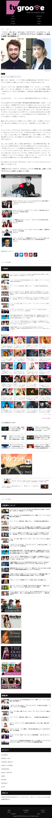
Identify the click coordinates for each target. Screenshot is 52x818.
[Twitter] (21, 255)
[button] (50, 262)
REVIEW (43, 812)
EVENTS (26, 812)
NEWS (3, 73)
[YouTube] (31, 255)
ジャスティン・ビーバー (6, 76)
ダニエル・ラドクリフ (16, 76)
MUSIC (9, 812)
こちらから (43, 797)
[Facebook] (17, 255)
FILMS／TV (43, 810)
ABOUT (38, 813)
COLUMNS (13, 813)
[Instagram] (26, 255)
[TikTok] (35, 255)
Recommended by (45, 414)
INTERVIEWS (26, 810)
